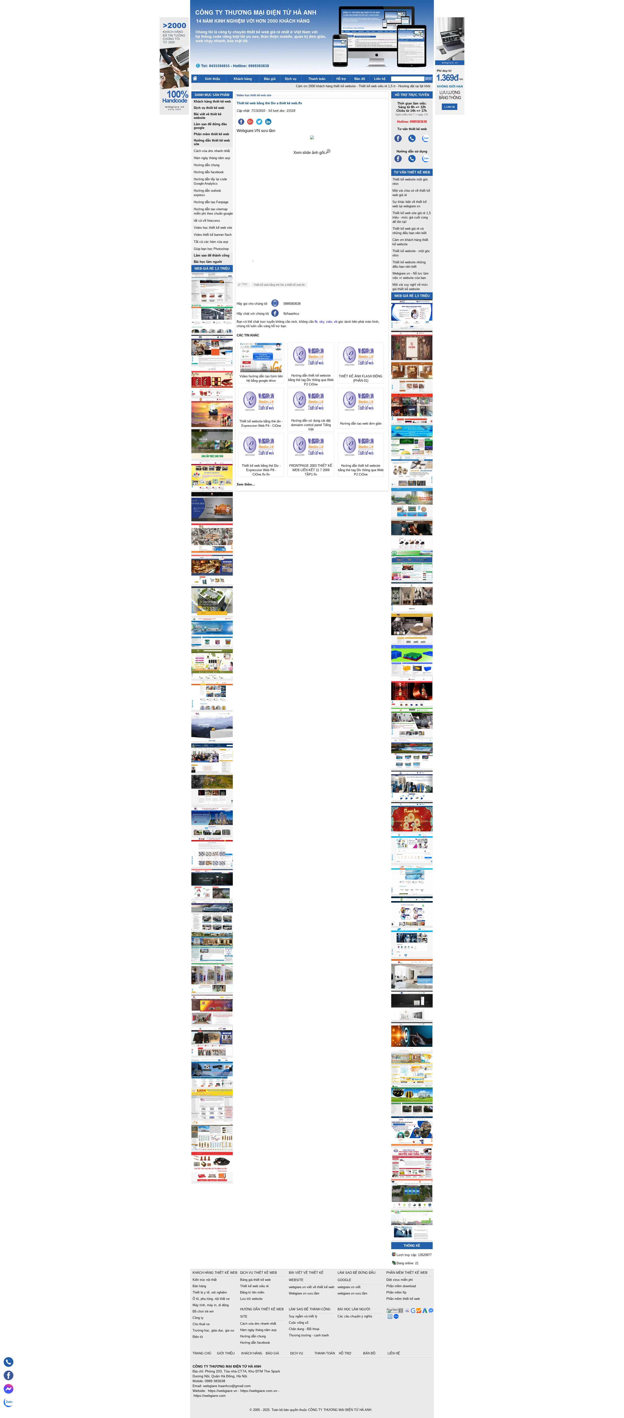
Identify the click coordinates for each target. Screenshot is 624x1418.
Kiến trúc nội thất (205, 1280)
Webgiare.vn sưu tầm (304, 1293)
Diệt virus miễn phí (399, 1280)
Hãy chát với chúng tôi (253, 313)
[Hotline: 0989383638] (8, 1362)
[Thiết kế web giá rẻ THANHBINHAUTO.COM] (212, 300)
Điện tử (198, 1337)
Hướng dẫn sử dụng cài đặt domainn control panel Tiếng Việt (311, 425)
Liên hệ (379, 79)
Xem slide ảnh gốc (309, 153)
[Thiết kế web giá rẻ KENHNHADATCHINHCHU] (212, 834)
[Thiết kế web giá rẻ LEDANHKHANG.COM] (412, 484)
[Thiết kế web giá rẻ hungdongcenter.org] (412, 453)
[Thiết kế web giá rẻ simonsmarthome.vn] (412, 1019)
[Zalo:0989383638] (425, 141)
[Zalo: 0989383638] (8, 1402)
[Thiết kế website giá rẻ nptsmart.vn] (412, 1050)
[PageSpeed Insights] (406, 1312)
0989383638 (292, 303)
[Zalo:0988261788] (425, 162)
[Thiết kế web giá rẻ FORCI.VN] (212, 363)
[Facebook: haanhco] (8, 1375)
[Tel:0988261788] (412, 162)
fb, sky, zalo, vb (326, 322)
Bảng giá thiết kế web (255, 1280)
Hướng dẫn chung (206, 165)
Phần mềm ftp (396, 1292)
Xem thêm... (246, 484)
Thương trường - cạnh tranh (309, 1335)
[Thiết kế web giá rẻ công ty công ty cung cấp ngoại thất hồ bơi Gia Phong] (412, 767)
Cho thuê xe (201, 1324)
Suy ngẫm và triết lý (303, 1316)
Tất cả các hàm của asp (211, 242)
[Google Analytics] (418, 1312)
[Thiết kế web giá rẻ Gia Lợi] (412, 516)
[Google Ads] (424, 1312)
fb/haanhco (291, 313)
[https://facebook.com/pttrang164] (398, 162)
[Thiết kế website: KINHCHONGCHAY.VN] (412, 1081)
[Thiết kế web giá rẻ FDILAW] (212, 771)
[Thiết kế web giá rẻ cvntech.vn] (412, 956)
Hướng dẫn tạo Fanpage (211, 202)
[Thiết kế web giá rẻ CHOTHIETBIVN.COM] (212, 991)
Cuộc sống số (298, 1322)
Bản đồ (359, 79)
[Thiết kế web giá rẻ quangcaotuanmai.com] (412, 924)
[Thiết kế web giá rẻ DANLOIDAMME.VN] (212, 803)
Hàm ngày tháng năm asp (212, 158)
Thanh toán (316, 79)
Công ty (198, 1318)
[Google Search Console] (412, 1312)
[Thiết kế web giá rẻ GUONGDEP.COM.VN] (412, 610)
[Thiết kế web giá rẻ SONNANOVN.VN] (212, 646)
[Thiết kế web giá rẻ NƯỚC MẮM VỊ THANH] (212, 426)
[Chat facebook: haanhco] (8, 1389)
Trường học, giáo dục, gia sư (213, 1330)
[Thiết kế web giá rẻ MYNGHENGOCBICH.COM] (412, 390)
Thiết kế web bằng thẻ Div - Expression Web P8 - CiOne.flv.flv (261, 470)
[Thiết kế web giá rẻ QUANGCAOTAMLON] (412, 421)
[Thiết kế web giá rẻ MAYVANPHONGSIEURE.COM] (212, 1086)
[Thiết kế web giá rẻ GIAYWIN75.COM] (412, 547)
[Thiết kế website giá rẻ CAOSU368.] (412, 1113)
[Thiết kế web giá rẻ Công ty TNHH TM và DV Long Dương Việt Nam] (412, 1239)
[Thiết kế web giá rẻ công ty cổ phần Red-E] (212, 1180)
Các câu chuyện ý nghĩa (355, 1316)
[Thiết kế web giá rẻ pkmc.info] (412, 327)
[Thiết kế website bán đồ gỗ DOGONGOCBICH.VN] (212, 520)
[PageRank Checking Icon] (394, 1312)
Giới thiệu (212, 79)
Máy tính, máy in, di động (211, 1305)
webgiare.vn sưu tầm (352, 1293)
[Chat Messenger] (430, 1312)
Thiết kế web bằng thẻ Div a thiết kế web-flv (279, 284)
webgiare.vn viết (349, 1287)
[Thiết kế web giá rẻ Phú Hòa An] (412, 673)
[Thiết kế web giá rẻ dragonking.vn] (412, 893)
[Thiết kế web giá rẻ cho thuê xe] (212, 928)
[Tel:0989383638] (412, 141)
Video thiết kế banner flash (213, 235)
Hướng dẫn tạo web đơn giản (360, 423)
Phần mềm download (401, 1286)
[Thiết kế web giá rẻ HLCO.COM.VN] (212, 614)
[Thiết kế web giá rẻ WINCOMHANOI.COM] (212, 1054)
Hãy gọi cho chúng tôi (252, 303)
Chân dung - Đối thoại (304, 1329)
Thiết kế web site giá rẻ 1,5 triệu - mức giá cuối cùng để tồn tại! (411, 217)
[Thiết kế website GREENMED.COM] (212, 708)
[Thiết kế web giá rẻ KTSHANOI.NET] (212, 960)
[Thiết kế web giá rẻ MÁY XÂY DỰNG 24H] (412, 799)
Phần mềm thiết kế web (403, 1299)
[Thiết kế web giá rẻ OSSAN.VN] (212, 897)
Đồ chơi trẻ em (203, 1311)
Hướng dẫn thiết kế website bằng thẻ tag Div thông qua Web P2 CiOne (310, 380)
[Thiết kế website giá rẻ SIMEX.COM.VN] (212, 740)
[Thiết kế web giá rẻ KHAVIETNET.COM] (412, 830)
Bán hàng (199, 1286)
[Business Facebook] (389, 1317)
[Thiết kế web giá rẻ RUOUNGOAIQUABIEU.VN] (412, 704)
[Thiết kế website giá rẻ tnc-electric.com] (412, 641)
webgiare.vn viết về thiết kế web (311, 1287)
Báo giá (269, 79)
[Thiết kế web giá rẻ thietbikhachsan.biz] (212, 583)
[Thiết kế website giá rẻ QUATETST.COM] (212, 394)
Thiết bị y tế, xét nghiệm (210, 1292)
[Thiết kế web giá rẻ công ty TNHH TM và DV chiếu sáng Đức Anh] (212, 1023)
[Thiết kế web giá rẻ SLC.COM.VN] (212, 551)
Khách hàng (243, 79)
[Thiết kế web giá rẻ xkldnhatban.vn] (212, 488)
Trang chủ (202, 1353)
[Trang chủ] (195, 79)
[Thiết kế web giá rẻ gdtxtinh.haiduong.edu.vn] (412, 579)
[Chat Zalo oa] (395, 1317)
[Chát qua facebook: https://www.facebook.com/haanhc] (275, 315)
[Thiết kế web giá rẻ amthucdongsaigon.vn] (212, 457)
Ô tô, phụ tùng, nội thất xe (211, 1299)
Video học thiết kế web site (213, 227)
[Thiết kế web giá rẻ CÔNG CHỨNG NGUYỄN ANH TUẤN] (412, 1176)
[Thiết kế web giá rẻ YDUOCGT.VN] (412, 861)
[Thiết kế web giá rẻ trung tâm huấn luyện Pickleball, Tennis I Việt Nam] (412, 1207)
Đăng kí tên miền (252, 1292)
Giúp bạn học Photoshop (211, 249)
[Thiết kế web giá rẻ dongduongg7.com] (412, 987)
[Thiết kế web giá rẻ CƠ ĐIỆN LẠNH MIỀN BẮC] (412, 736)
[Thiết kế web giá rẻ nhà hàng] (412, 359)
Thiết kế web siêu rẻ (254, 1286)
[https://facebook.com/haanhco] (398, 141)
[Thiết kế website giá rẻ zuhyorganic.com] (212, 677)
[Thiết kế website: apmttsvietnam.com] (412, 1144)
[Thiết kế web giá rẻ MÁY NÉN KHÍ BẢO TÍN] (212, 331)
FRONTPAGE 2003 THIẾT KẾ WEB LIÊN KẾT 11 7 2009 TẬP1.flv (310, 470)
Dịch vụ (290, 79)
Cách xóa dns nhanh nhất (212, 151)
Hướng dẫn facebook (209, 172)
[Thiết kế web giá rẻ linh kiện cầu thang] (212, 1148)
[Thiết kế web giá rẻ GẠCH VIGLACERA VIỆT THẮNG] (212, 866)
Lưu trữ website (251, 1299)
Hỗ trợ (341, 79)
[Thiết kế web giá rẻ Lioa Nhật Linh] (212, 1117)
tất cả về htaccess (207, 220)
